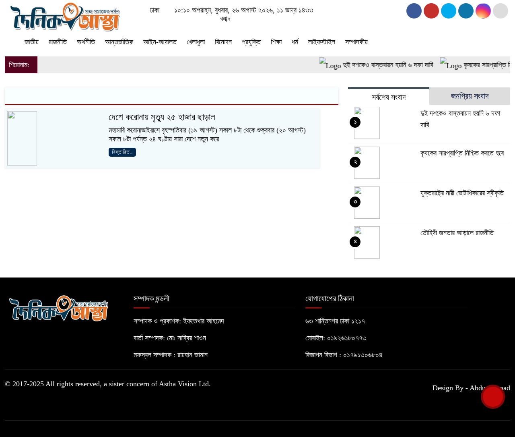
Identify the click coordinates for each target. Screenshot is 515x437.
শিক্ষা (276, 42)
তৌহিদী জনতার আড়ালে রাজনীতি (457, 233)
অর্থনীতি (86, 42)
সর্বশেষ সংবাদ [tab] (389, 97)
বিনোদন (223, 42)
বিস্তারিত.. (122, 152)
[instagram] (448, 11)
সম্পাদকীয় (356, 42)
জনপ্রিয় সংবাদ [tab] (469, 95)
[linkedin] (466, 11)
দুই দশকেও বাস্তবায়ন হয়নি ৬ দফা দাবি (382, 65)
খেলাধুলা (196, 42)
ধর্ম (295, 42)
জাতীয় (32, 42)
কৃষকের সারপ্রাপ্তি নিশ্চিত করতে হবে (462, 153)
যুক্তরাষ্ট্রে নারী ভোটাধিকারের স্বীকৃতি (462, 193)
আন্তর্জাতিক (119, 42)
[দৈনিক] (64, 15)
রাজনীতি (58, 42)
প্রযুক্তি (251, 42)
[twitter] (431, 11)
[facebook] (414, 11)
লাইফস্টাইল (321, 42)
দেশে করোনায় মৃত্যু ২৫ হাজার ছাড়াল (162, 117)
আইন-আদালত (160, 42)
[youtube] (483, 11)
